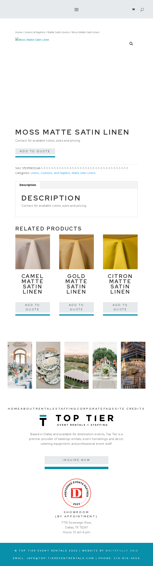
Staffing (66, 408)
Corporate (90, 408)
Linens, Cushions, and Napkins (50, 173)
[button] (131, 43)
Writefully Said (122, 550)
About (28, 408)
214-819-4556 (127, 558)
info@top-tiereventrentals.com (60, 558)
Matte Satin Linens (59, 32)
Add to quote (35, 151)
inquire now (76, 460)
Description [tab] (28, 185)
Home (19, 32)
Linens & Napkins (35, 32)
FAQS (109, 408)
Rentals (45, 408)
